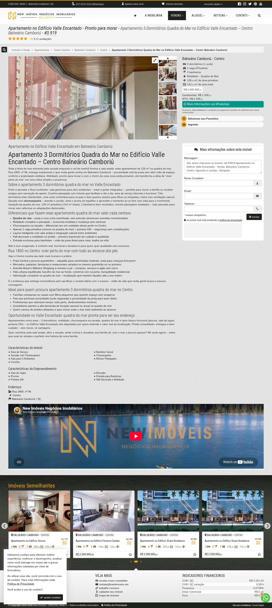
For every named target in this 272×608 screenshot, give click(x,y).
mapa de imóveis (109, 595)
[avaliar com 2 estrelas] (14, 39)
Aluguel (197, 15)
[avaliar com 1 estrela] (10, 39)
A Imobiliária (153, 15)
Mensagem (190, 158)
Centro (219, 58)
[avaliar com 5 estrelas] (25, 39)
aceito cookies (52, 597)
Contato (241, 15)
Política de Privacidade (115, 605)
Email (187, 190)
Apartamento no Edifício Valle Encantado (45, 28)
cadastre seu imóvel (110, 591)
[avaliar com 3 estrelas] (18, 39)
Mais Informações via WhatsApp (207, 104)
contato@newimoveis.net (113, 584)
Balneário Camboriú (196, 58)
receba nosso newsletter (113, 580)
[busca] (259, 15)
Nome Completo (193, 178)
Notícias (219, 15)
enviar (255, 216)
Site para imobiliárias (242, 605)
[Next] (267, 526)
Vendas (176, 15)
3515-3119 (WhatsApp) (90, 4)
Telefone (189, 203)
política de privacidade (230, 220)
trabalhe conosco (109, 588)
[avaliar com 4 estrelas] (21, 39)
